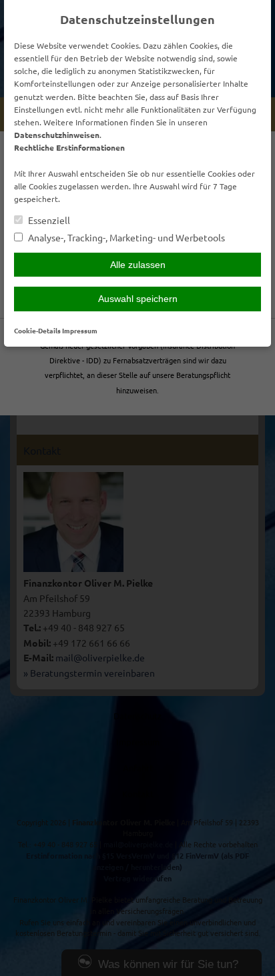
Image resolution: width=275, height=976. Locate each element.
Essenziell (48, 220)
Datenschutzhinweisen (56, 134)
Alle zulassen (138, 264)
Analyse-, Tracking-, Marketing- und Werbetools (125, 238)
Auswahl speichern (138, 298)
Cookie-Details (37, 330)
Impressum (79, 330)
